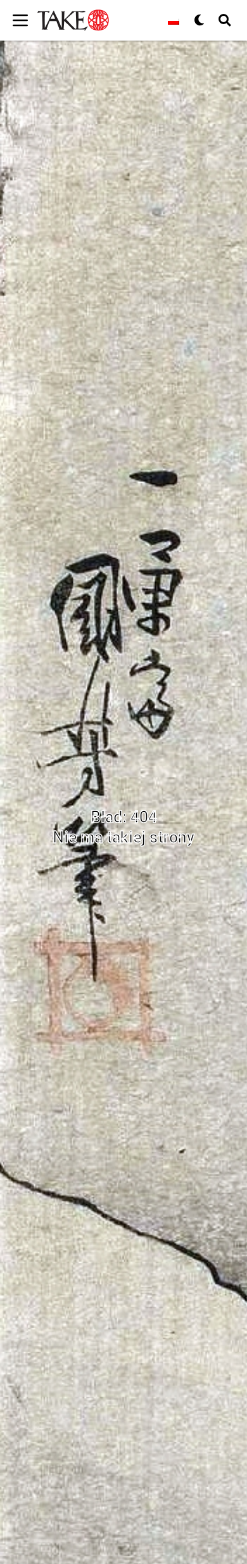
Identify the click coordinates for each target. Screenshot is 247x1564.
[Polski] (173, 20)
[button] (224, 20)
